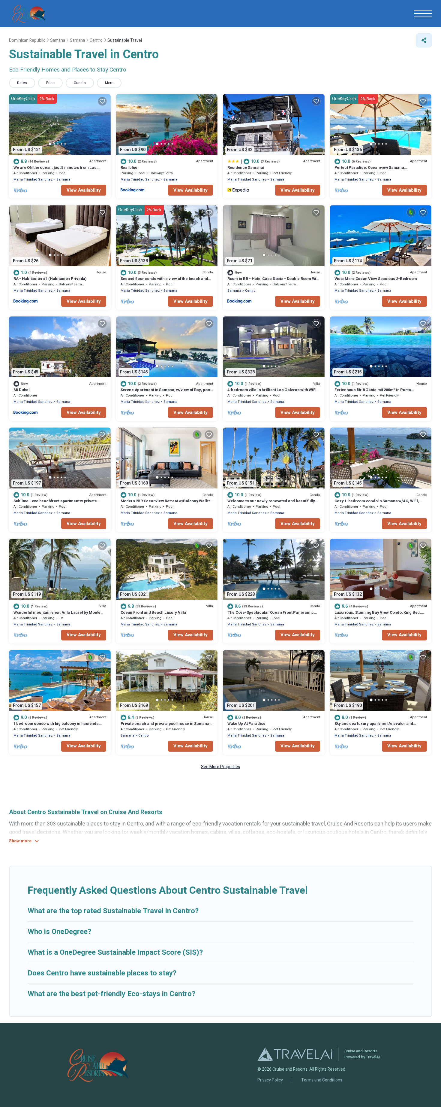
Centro (250, 290)
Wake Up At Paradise (246, 723)
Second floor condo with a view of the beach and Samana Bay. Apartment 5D (164, 281)
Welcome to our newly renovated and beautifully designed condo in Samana (271, 503)
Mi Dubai (22, 390)
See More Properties (220, 767)
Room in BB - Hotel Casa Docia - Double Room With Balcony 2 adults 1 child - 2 (273, 281)
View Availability (84, 190)
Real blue (129, 167)
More (109, 83)
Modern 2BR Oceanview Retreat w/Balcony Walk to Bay (166, 503)
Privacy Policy (270, 1080)
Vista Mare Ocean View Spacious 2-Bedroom (375, 278)
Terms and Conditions (321, 1080)
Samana (63, 179)
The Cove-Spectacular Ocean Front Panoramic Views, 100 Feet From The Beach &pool (270, 615)
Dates (22, 83)
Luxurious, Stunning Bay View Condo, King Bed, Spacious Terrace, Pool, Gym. (377, 615)
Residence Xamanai (245, 167)
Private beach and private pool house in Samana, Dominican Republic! (166, 726)
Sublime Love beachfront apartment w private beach (55, 503)
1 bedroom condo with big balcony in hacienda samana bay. (56, 726)
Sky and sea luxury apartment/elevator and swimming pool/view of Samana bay (373, 726)
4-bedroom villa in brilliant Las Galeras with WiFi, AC (272, 392)
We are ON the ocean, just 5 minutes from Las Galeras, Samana (55, 170)
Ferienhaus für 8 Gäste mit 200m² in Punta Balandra (372, 392)
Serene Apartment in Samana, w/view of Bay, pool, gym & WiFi (166, 392)
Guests (80, 83)
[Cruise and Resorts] (29, 14)
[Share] (424, 40)
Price (50, 83)
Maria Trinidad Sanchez (33, 179)
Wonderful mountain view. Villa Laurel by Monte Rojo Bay (57, 615)
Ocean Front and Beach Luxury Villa (153, 612)
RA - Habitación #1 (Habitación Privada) (50, 278)
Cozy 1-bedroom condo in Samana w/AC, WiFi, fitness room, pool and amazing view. (376, 503)
